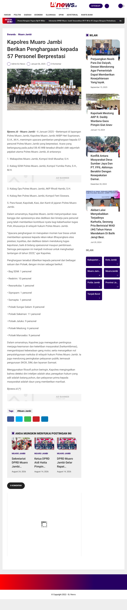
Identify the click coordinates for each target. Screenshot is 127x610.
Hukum (7, 15)
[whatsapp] (27, 419)
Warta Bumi (87, 15)
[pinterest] (36, 419)
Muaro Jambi (25, 34)
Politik (17, 15)
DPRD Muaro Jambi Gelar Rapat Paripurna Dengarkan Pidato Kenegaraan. (65, 462)
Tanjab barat (94, 296)
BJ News (72, 594)
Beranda (11, 34)
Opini (61, 15)
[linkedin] (44, 419)
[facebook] (3, 6)
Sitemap (95, 6)
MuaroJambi (112, 273)
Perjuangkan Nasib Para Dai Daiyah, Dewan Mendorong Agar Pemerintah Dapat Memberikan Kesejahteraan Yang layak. (102, 70)
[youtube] (16, 6)
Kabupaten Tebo (95, 262)
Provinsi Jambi (112, 284)
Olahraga (51, 15)
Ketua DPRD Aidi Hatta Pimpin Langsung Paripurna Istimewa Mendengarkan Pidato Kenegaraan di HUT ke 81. (43, 462)
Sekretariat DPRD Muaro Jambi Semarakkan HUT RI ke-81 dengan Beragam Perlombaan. (74, 21)
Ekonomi (38, 15)
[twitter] (8, 6)
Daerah (27, 15)
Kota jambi (111, 262)
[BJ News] (63, 10)
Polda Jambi (94, 284)
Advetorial (72, 15)
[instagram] (12, 6)
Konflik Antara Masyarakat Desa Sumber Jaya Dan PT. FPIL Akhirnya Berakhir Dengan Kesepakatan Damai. (102, 167)
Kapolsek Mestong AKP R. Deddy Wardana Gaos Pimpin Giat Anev (102, 118)
